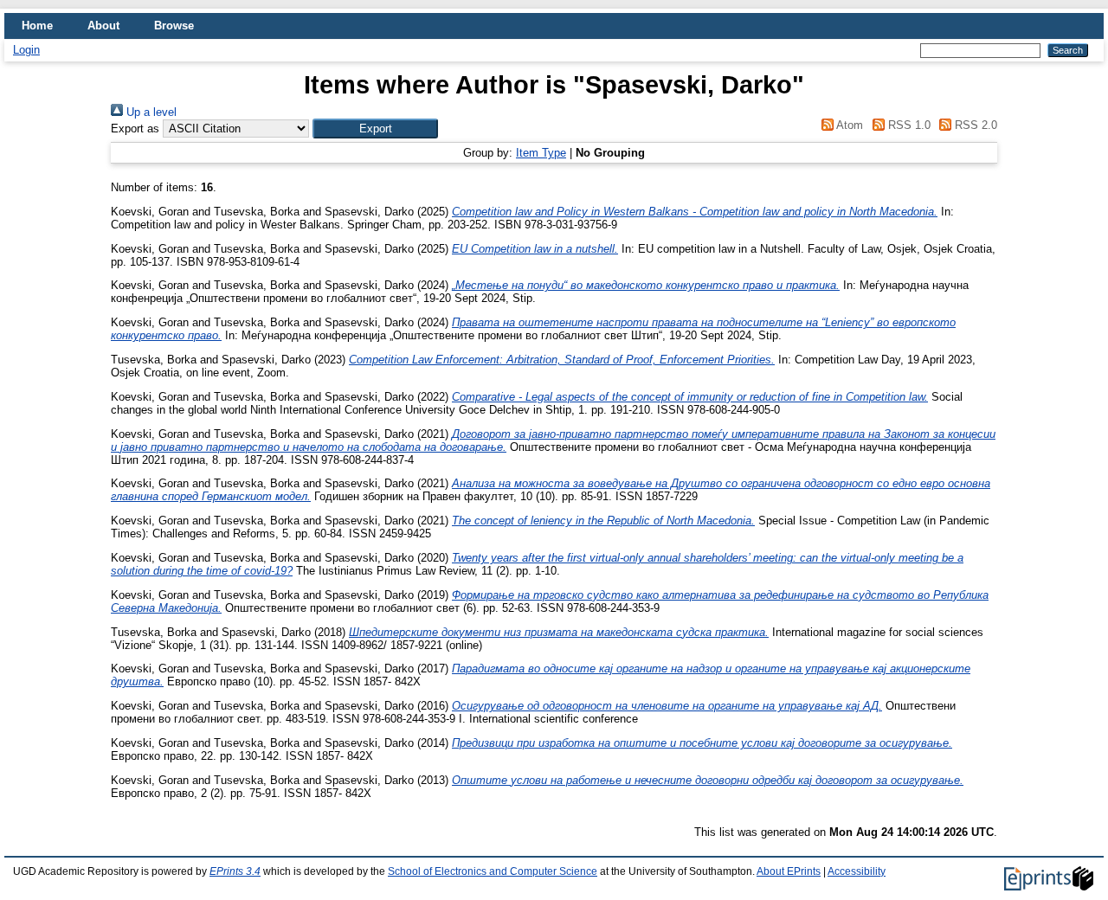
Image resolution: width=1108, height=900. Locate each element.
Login (26, 49)
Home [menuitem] (37, 25)
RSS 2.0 (974, 125)
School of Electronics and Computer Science (492, 871)
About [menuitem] (103, 25)
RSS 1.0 (907, 125)
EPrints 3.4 (235, 871)
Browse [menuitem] (174, 25)
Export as (135, 128)
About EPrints (789, 871)
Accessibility (857, 871)
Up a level (150, 112)
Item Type (541, 152)
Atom (848, 125)
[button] (375, 128)
